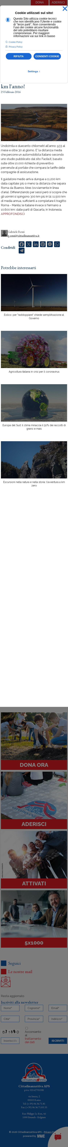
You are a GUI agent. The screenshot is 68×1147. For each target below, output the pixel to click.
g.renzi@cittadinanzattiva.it (23, 235)
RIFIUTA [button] (19, 56)
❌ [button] (64, 8)
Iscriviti (58, 1040)
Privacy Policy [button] (15, 47)
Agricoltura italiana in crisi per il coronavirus (34, 371)
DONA (40, 2)
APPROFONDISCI (13, 214)
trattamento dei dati (33, 1040)
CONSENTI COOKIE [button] (47, 56)
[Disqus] (34, 553)
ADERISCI (58, 2)
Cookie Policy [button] (15, 42)
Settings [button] (34, 71)
